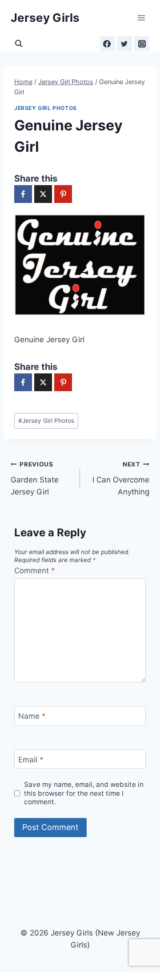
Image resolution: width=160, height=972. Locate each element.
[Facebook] (107, 43)
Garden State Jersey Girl (35, 478)
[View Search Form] (19, 44)
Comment (34, 570)
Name (32, 716)
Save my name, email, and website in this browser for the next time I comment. (84, 793)
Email (31, 759)
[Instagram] (141, 43)
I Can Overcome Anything (120, 478)
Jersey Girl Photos (45, 108)
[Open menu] (141, 17)
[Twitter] (124, 43)
